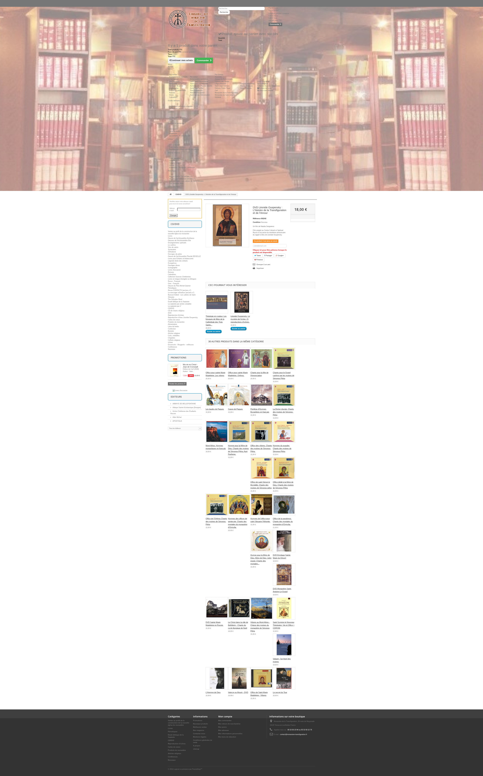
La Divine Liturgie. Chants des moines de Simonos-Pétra (283, 412)
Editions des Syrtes (222, 81)
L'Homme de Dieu (213, 692)
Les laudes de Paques (215, 409)
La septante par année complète (181, 106)
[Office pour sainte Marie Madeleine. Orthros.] (239, 358)
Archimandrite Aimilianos (199, 79)
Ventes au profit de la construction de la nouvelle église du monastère (178, 723)
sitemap (196, 749)
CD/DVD (178, 194)
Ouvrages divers (174, 265)
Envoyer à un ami (263, 264)
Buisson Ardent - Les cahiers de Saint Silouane (186, 181)
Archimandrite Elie (196, 88)
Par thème (173, 75)
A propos (196, 746)
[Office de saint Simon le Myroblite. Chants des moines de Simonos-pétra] (261, 468)
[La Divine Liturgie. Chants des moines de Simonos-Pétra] (284, 395)
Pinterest (259, 260)
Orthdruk (218, 97)
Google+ (280, 255)
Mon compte (225, 716)
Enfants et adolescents (177, 90)
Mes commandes (224, 721)
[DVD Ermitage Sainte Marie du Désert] (284, 541)
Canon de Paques (235, 409)
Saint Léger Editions (222, 86)
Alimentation (173, 129)
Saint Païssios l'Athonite (199, 84)
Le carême (172, 245)
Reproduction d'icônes (177, 147)
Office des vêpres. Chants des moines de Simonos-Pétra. (261, 448)
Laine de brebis (174, 131)
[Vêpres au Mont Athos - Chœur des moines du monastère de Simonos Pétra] (261, 608)
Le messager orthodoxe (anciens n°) (182, 179)
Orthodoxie (173, 84)
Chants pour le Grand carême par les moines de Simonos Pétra (283, 375)
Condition (256, 222)
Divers (171, 95)
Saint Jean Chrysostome (199, 81)
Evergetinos (172, 263)
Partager (268, 255)
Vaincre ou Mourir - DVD (238, 692)
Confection (173, 133)
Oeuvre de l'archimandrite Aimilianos (181, 238)
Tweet (258, 255)
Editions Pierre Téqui (222, 88)
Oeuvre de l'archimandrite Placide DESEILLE (184, 256)
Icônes (171, 165)
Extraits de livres (265, 88)
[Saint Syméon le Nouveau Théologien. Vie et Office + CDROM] (284, 608)
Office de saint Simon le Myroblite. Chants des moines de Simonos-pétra (261, 485)
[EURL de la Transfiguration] (191, 19)
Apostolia (218, 77)
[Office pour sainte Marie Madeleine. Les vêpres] (217, 358)
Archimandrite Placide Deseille (201, 86)
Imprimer (260, 268)
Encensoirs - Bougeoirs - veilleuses (182, 167)
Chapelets (172, 161)
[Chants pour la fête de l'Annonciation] (261, 358)
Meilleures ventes (200, 727)
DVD (171, 120)
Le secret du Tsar (280, 692)
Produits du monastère (176, 322)
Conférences (172, 347)
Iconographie (173, 88)
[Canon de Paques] (239, 395)
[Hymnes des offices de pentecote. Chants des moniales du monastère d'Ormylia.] (239, 504)
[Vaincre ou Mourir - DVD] (239, 678)
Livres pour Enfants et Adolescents (180, 259)
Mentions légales (199, 737)
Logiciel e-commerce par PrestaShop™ (188, 769)
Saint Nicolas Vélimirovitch (200, 95)
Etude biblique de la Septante (178, 302)
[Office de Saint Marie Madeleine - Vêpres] (261, 678)
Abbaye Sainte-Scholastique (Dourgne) (186, 407)
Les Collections (262, 84)
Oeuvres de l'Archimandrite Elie (179, 240)
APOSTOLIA (177, 421)
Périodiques (172, 288)
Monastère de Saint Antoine (225, 95)
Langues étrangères (247, 84)
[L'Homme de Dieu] (217, 678)
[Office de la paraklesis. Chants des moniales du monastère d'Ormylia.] (284, 504)
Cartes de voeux (174, 320)
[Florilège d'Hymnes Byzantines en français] (261, 395)
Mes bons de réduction (227, 737)
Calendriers (173, 97)
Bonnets (171, 331)
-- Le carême (173, 79)
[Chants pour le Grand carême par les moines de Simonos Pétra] (284, 358)
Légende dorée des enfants (178, 261)
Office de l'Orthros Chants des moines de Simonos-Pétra (216, 521)
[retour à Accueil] (170, 194)
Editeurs (176, 396)
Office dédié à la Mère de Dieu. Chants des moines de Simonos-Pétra (283, 485)
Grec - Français (246, 88)
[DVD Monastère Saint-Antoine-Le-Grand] (284, 574)
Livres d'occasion (263, 81)
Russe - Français (246, 86)
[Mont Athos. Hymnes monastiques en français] (217, 431)
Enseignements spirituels (178, 77)
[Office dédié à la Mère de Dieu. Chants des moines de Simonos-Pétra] (284, 468)
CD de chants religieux (177, 118)
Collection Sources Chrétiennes (268, 86)
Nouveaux (171, 349)
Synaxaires (172, 249)
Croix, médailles (175, 158)
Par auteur (194, 77)
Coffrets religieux (175, 163)
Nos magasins (198, 730)
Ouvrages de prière (176, 86)
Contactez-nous (173, 3)
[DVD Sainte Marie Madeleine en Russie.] (217, 608)
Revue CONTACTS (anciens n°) (180, 176)
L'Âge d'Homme (220, 84)
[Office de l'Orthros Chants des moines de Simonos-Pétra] (217, 504)
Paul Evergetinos (196, 90)
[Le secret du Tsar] (284, 678)
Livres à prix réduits (266, 90)
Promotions (178, 357)
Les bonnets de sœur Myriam (180, 136)
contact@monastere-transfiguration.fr (293, 734)
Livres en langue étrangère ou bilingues (182, 279)
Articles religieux (174, 333)
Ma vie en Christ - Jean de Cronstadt (190, 365)
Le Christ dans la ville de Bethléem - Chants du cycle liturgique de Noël (238, 625)
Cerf (216, 90)
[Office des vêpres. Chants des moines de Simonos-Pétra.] (261, 431)
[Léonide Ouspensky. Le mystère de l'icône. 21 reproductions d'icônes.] (242, 302)
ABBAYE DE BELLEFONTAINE (184, 404)
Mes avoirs (222, 727)
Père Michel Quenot (197, 93)
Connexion (172, 1)
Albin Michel (177, 417)
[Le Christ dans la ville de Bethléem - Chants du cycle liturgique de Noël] (239, 608)
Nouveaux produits (200, 724)
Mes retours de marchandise (229, 724)
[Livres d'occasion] (180, 390)
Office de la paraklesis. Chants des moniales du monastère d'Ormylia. (283, 521)
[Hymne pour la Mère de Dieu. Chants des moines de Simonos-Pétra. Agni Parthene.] (239, 431)
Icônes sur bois (174, 145)
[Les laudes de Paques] (217, 395)
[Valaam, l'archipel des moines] (284, 645)
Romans (172, 93)
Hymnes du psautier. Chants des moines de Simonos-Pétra (282, 448)
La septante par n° (176, 108)
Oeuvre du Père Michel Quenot (179, 286)
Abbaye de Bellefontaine (224, 79)
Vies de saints (174, 81)
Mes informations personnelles (230, 734)
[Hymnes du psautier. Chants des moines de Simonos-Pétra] (284, 431)
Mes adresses (223, 730)
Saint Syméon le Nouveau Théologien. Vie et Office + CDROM (283, 625)
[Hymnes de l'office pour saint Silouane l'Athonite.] (261, 504)
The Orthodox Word (176, 183)
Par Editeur (219, 75)
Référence (256, 218)
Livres (170, 236)
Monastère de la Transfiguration (226, 93)
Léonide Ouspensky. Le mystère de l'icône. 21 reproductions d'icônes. (240, 319)
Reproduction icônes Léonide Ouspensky (184, 149)
